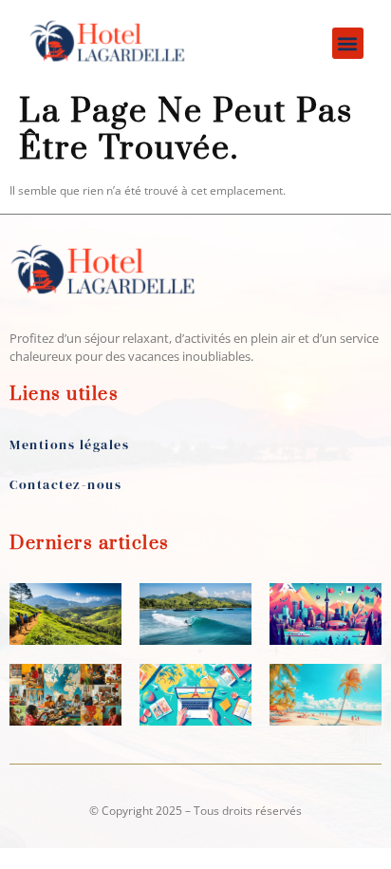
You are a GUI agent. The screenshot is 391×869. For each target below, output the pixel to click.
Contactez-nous (65, 484)
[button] (347, 43)
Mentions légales (69, 444)
